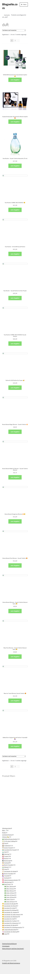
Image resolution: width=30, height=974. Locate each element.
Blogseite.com (9, 6)
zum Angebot (15, 80)
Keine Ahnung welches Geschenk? (13, 948)
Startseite (7, 15)
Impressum (5, 946)
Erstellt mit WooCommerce (11, 963)
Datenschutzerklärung (9, 944)
